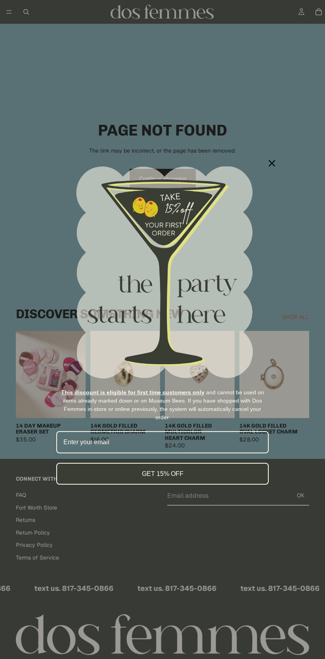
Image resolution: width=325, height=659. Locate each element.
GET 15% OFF (163, 473)
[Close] (271, 163)
